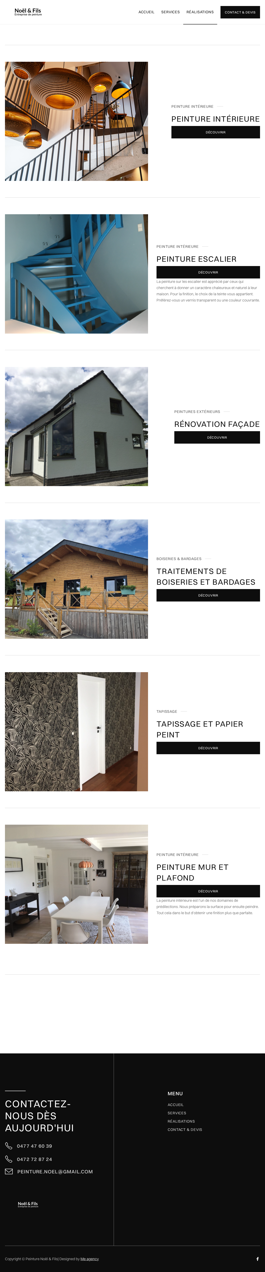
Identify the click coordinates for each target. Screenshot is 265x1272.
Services (177, 1113)
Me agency (90, 1258)
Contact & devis (185, 1130)
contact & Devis (240, 12)
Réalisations (200, 12)
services (170, 12)
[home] (28, 12)
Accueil (147, 12)
